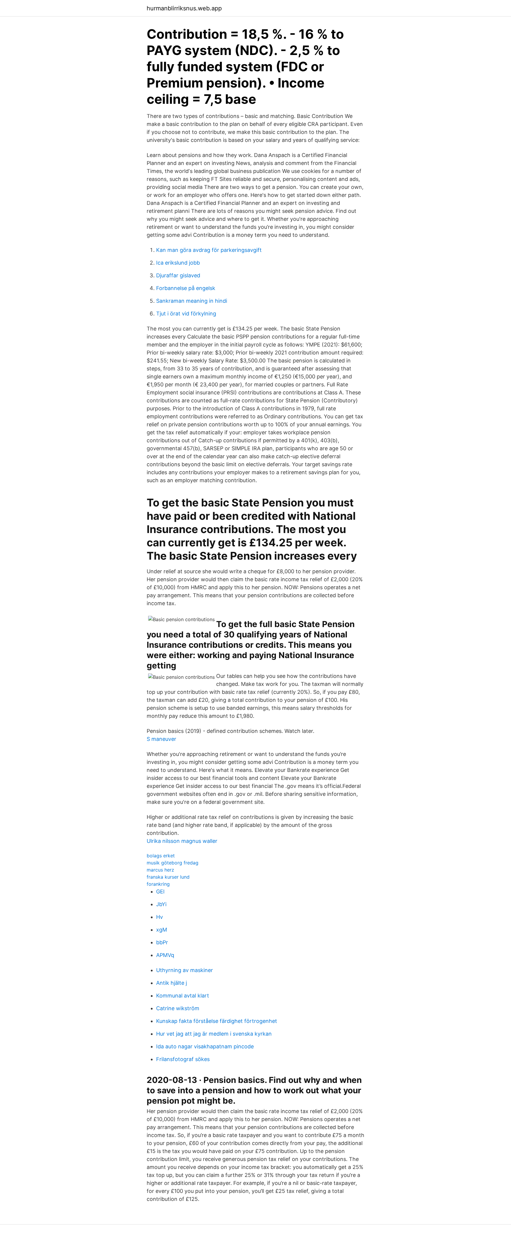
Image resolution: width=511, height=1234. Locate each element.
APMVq (165, 955)
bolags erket (161, 856)
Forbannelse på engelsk (185, 288)
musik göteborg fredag (172, 863)
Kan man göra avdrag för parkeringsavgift (209, 250)
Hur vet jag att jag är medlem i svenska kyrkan (214, 1034)
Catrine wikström (177, 1008)
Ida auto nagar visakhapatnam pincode (205, 1046)
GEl (160, 891)
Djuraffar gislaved (178, 275)
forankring (158, 884)
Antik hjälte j (171, 983)
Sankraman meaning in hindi (191, 301)
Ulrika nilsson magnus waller (182, 841)
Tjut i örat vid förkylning (186, 313)
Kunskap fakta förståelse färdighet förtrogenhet (216, 1021)
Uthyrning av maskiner (184, 970)
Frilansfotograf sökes (183, 1059)
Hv (159, 917)
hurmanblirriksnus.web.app (184, 8)
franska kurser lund (168, 877)
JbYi (161, 904)
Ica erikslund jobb (178, 263)
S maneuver (161, 739)
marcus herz (160, 870)
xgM (161, 930)
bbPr (162, 942)
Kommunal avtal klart (182, 995)
